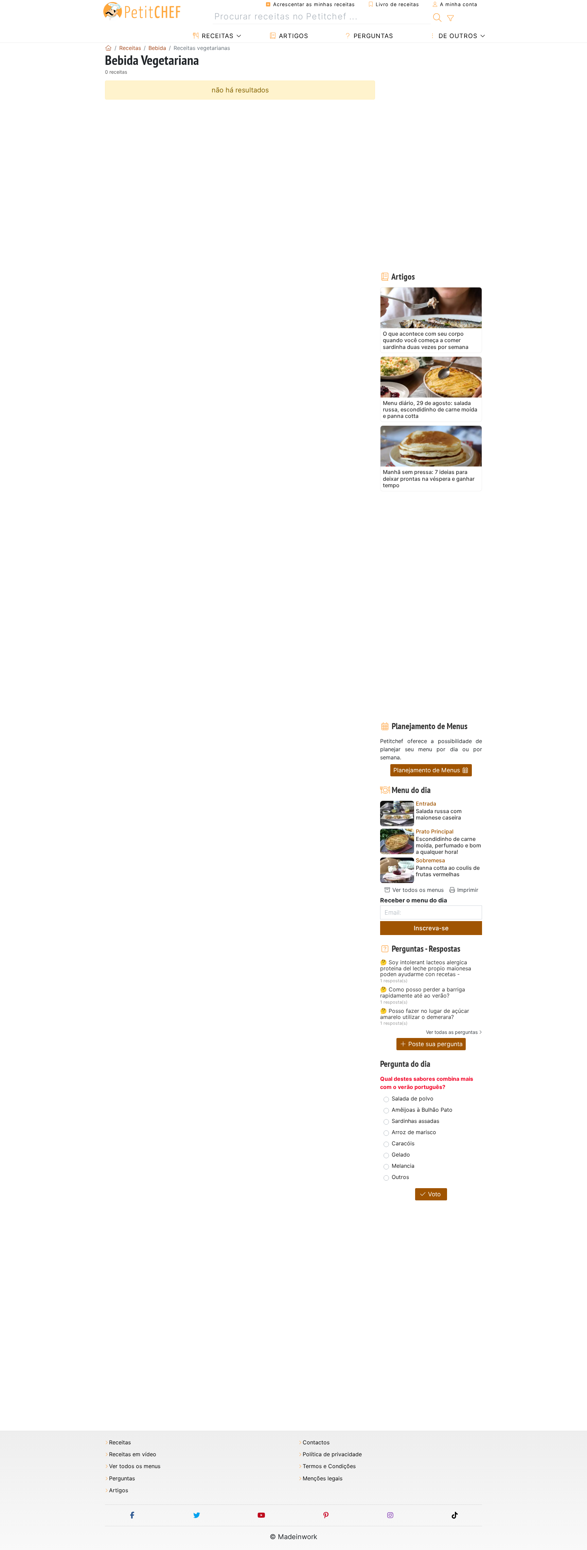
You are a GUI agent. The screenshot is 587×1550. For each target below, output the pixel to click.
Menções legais (322, 1478)
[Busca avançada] (450, 18)
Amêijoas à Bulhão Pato (422, 1109)
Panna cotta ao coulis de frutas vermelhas (448, 871)
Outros (400, 1177)
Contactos (316, 1442)
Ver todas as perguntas (452, 1032)
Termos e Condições (329, 1466)
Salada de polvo (412, 1098)
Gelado (401, 1154)
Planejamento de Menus (427, 770)
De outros (457, 35)
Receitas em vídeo (132, 1454)
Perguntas (372, 35)
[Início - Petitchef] (108, 48)
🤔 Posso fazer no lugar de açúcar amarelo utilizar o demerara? (424, 1014)
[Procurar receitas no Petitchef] (437, 16)
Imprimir (467, 889)
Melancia (403, 1165)
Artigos (292, 35)
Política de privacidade (332, 1454)
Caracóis (403, 1143)
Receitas (216, 35)
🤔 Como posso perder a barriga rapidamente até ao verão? (422, 993)
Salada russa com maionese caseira (439, 814)
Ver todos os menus (417, 889)
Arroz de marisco (414, 1132)
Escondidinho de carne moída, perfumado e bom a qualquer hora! (448, 845)
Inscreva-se (431, 928)
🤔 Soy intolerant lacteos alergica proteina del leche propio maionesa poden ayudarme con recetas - (425, 968)
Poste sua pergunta (435, 1043)
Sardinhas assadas (415, 1120)
